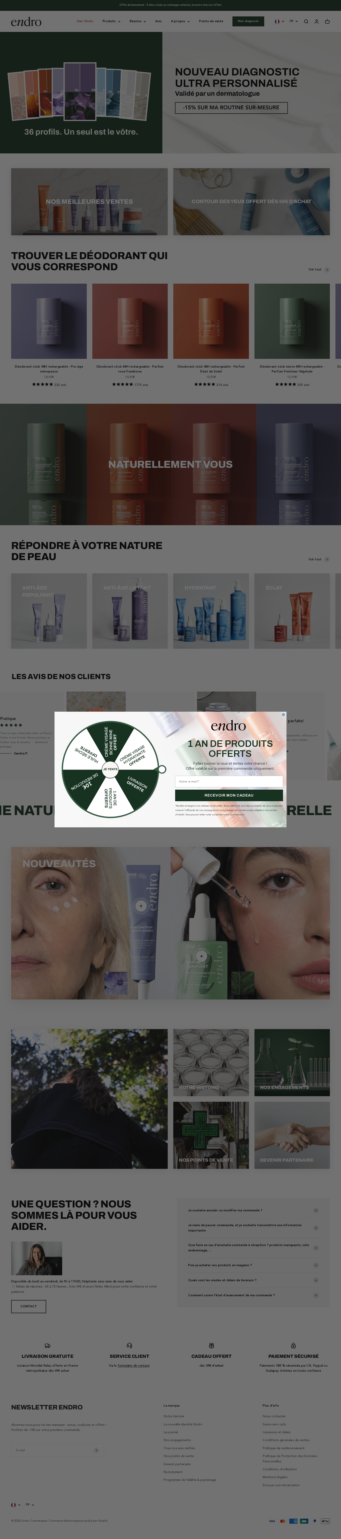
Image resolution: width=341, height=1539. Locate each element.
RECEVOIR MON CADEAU (229, 795)
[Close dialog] (283, 715)
